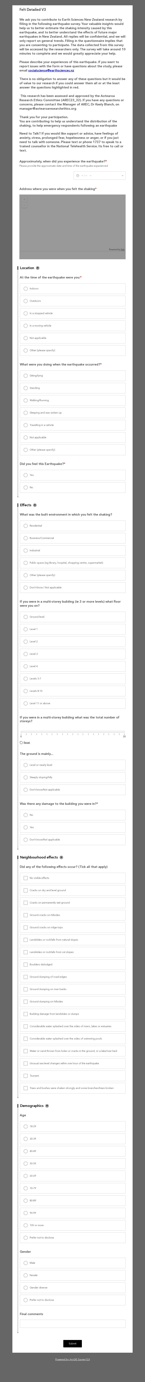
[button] (37, 268)
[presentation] (73, 288)
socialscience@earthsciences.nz (51, 70)
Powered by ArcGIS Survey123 (72, 1359)
